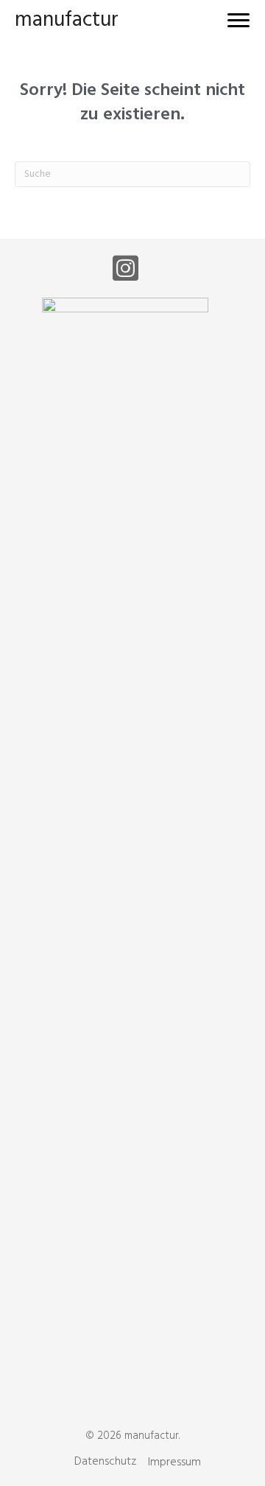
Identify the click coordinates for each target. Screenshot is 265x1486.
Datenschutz (105, 1462)
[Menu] (238, 20)
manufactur (67, 20)
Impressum (174, 1462)
